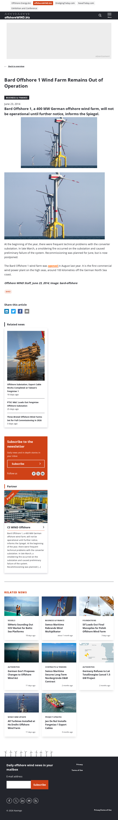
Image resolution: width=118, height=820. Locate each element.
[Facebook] (34, 474)
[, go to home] (17, 15)
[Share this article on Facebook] (20, 311)
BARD (8, 292)
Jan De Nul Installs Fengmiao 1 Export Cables (55, 725)
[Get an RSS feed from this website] (35, 800)
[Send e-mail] (29, 800)
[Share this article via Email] (27, 311)
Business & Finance (16, 97)
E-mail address (14, 776)
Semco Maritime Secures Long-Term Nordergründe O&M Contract (56, 676)
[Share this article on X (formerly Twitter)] (13, 311)
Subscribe (18, 463)
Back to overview (16, 66)
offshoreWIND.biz (43, 3)
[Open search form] (100, 15)
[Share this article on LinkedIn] (6, 311)
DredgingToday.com (65, 3)
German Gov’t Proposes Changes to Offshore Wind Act (21, 675)
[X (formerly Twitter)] (38, 474)
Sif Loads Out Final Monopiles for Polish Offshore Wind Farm (94, 628)
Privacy (79, 764)
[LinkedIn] (43, 474)
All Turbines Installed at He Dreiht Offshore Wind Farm (21, 725)
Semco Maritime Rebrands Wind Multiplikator (54, 628)
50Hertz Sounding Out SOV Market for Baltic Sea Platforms (20, 628)
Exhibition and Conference (24, 8)
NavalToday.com (86, 3)
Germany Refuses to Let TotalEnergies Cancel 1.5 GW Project (96, 675)
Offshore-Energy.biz (21, 3)
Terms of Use (77, 770)
